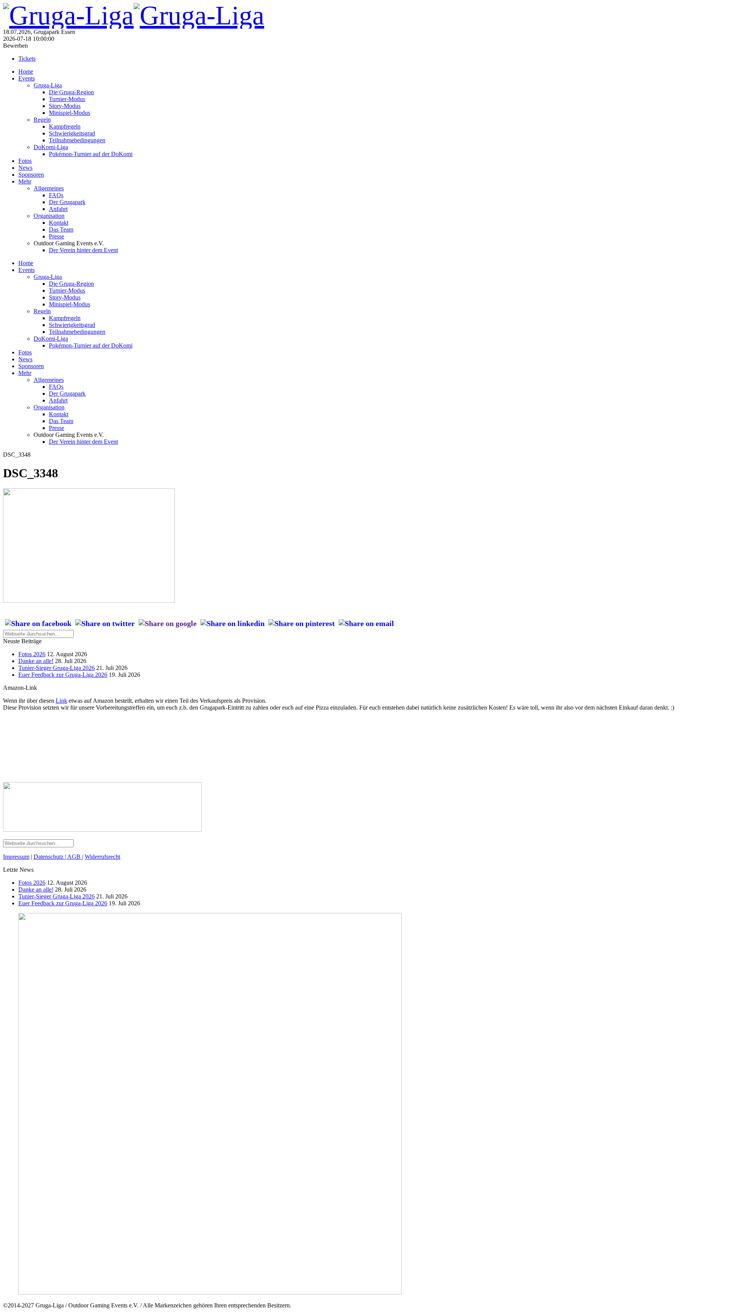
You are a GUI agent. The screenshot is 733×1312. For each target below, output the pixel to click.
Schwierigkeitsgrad (72, 133)
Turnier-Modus (67, 99)
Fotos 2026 (31, 654)
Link (61, 700)
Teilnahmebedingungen (77, 140)
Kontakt (58, 222)
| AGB (73, 856)
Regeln (42, 119)
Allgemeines (49, 188)
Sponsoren (31, 174)
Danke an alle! (35, 661)
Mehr (24, 181)
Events (26, 78)
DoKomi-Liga (51, 147)
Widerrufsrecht (102, 856)
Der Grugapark (67, 202)
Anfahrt (58, 209)
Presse (56, 236)
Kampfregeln (65, 126)
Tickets (27, 58)
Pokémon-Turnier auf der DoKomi (90, 154)
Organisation (49, 215)
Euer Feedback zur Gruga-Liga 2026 (62, 674)
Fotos (25, 161)
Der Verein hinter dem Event (83, 250)
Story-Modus (65, 106)
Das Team (61, 229)
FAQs (56, 195)
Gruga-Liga (48, 85)
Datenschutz (49, 856)
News (25, 167)
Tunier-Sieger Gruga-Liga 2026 (56, 668)
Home (25, 71)
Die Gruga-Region (71, 92)
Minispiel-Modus (69, 112)
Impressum (16, 856)
